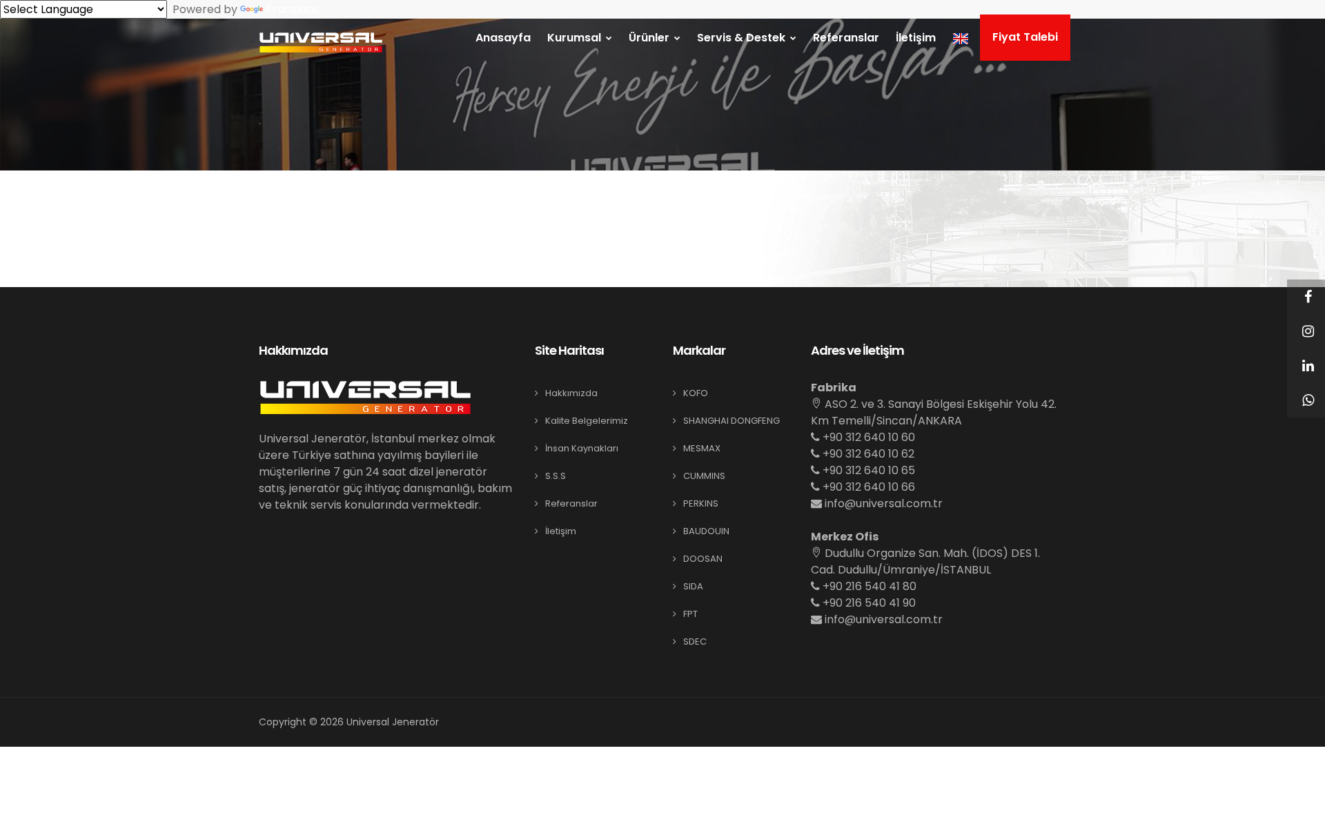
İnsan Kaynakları (581, 448)
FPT (690, 613)
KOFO (695, 393)
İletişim (916, 38)
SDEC (695, 641)
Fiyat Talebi (1025, 37)
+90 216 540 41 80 (868, 586)
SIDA (693, 586)
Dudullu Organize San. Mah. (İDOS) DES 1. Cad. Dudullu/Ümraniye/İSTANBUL (925, 561)
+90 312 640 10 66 (867, 487)
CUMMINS (704, 475)
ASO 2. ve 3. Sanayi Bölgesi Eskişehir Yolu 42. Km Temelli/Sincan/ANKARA (934, 412)
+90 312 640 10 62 (867, 454)
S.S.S (555, 475)
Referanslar (846, 38)
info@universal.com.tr (884, 503)
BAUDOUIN (706, 531)
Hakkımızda (571, 393)
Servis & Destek (742, 38)
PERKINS (700, 503)
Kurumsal (575, 38)
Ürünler (650, 38)
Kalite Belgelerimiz (586, 420)
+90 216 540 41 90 (868, 603)
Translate (292, 9)
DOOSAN (703, 558)
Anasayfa (503, 38)
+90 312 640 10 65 (867, 470)
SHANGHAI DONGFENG (731, 420)
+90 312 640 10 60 (867, 437)
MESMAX (701, 448)
